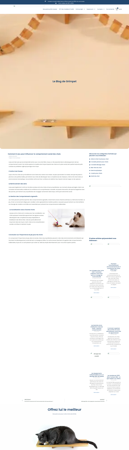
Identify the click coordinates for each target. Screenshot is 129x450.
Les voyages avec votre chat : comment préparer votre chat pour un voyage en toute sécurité (97, 274)
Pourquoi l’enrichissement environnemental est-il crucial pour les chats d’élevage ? (114, 267)
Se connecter (110, 9)
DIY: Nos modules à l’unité (66, 9)
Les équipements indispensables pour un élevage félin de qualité (97, 374)
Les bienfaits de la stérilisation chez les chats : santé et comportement (96, 327)
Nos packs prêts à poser (50, 9)
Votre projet (79, 9)
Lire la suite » (97, 292)
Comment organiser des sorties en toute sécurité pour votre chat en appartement (113, 330)
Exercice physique (16, 157)
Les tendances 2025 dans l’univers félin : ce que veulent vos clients (114, 377)
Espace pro (90, 9)
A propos (100, 9)
